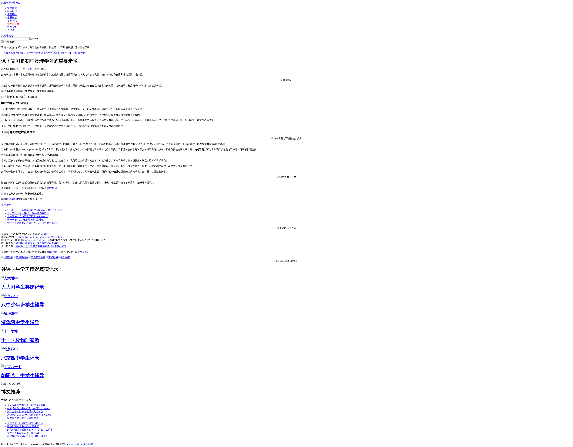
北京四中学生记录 (20, 358)
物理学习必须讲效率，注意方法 (24, 432)
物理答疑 (12, 14)
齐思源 (10, 30)
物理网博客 (12, 199)
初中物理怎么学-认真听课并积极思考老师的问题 (41, 246)
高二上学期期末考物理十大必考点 (25, 411)
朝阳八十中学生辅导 (22, 375)
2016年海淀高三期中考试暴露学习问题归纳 (30, 414)
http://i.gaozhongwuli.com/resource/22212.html (40, 237)
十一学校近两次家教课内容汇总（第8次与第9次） (33, 222)
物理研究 (12, 20)
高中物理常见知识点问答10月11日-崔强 (27, 436)
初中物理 (12, 8)
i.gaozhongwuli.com (74, 444)
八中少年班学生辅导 (22, 304)
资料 (29, 69)
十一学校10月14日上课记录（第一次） (27, 216)
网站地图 (89, 444)
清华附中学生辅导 (20, 322)
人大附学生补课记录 (22, 287)
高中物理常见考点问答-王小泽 (23, 426)
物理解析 (12, 17)
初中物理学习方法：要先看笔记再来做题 (37, 243)
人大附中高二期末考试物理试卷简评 (26, 405)
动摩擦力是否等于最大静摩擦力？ (25, 418)
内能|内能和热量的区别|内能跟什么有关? (28, 408)
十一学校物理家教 (20, 340)
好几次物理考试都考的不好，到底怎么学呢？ (31, 429)
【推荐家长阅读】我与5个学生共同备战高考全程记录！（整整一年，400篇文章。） (45, 53)
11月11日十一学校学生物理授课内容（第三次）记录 (34, 210)
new (47, 69)
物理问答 (12, 27)
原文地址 (53, 188)
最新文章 (82, 252)
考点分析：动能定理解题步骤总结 (25, 423)
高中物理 (12, 11)
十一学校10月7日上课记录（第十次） (27, 219)
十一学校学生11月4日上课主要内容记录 (28, 213)
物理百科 (53, 252)
